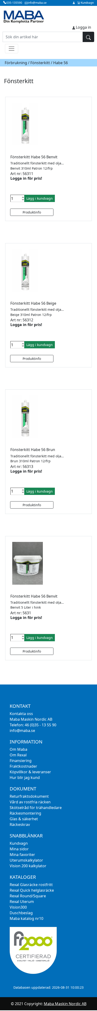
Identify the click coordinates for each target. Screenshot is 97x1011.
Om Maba (18, 749)
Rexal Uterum (22, 901)
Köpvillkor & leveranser (30, 771)
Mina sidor (19, 849)
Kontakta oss (21, 713)
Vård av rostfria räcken (30, 802)
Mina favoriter (22, 854)
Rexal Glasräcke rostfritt (31, 884)
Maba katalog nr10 (26, 918)
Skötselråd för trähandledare (36, 807)
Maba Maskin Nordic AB (65, 1003)
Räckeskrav (20, 824)
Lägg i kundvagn (39, 198)
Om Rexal (18, 755)
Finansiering (21, 760)
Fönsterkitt (40, 62)
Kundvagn (19, 843)
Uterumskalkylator (26, 860)
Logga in (83, 27)
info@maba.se (22, 730)
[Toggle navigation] (11, 48)
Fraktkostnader (23, 766)
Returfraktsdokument (29, 796)
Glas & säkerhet (24, 818)
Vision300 (18, 907)
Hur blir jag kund (25, 777)
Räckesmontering (25, 813)
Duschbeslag (21, 912)
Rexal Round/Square (28, 895)
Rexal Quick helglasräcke (32, 890)
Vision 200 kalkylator (28, 865)
